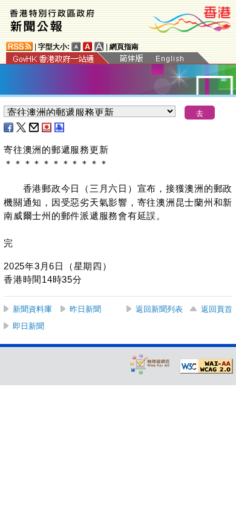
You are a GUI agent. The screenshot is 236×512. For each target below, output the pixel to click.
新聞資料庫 (32, 309)
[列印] (59, 127)
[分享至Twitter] (21, 127)
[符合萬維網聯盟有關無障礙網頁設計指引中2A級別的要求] (206, 366)
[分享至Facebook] (9, 127)
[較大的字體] (88, 46)
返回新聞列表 (159, 309)
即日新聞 (28, 326)
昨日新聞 (85, 309)
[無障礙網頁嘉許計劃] (150, 363)
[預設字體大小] (76, 46)
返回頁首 (216, 309)
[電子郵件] (34, 127)
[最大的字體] (99, 46)
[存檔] (47, 127)
